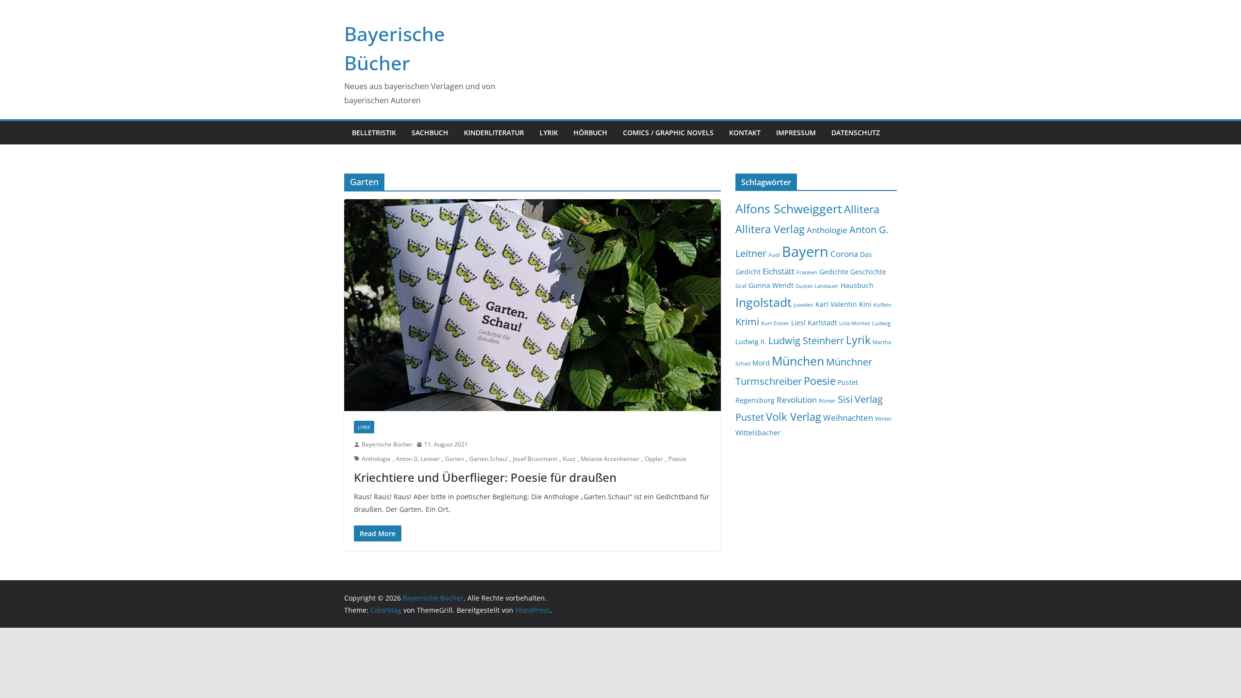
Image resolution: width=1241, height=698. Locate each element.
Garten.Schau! (488, 459)
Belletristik (374, 132)
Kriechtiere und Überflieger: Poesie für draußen (485, 477)
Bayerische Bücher (387, 444)
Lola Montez (854, 323)
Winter (883, 418)
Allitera (861, 209)
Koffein (882, 304)
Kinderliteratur (494, 132)
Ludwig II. (750, 341)
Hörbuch (590, 132)
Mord (761, 362)
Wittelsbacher (757, 432)
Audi (774, 255)
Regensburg (755, 400)
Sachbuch (430, 132)
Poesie (677, 459)
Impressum (796, 132)
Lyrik (549, 132)
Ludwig (881, 323)
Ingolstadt (763, 302)
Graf (741, 286)
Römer (827, 400)
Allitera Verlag (770, 229)
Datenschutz (855, 132)
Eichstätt (779, 271)
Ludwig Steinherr (806, 340)
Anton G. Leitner (418, 459)
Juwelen (803, 304)
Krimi (747, 321)
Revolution (797, 399)
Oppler (654, 459)
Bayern (805, 251)
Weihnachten (848, 417)
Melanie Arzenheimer (610, 459)
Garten (454, 459)
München (798, 361)
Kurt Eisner (775, 323)
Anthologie (376, 459)
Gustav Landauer (817, 286)
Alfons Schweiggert (788, 209)
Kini (865, 304)
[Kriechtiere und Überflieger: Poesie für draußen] (532, 305)
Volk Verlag (793, 417)
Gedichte (833, 271)
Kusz (569, 459)
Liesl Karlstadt (814, 322)
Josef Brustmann (535, 459)
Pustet (848, 382)
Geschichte (868, 271)
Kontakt (745, 132)
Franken (806, 272)
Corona (844, 253)
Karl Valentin (836, 304)
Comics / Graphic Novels (668, 132)
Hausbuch (857, 285)
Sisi (845, 399)
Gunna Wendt (771, 285)
